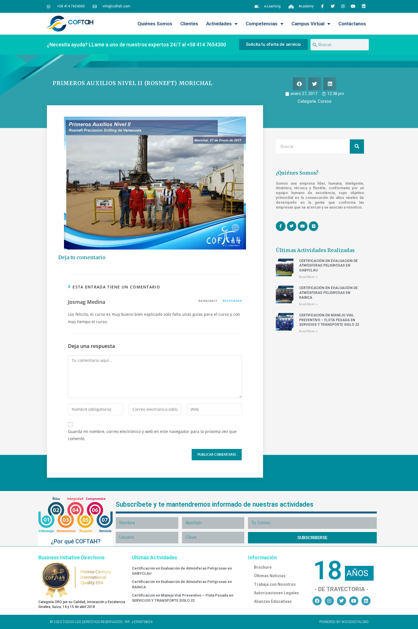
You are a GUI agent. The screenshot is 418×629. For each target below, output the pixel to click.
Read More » (308, 277)
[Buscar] (357, 146)
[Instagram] (343, 6)
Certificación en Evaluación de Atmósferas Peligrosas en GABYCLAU (328, 266)
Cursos (325, 101)
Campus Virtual (307, 23)
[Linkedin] (364, 6)
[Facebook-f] (322, 6)
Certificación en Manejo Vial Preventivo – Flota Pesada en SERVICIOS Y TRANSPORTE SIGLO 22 (329, 320)
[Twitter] (332, 6)
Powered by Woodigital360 (343, 622)
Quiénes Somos (155, 23)
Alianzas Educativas (273, 601)
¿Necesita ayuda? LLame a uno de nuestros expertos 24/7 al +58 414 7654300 (136, 45)
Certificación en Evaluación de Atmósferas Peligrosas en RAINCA (328, 293)
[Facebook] (317, 600)
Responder (232, 301)
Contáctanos (352, 23)
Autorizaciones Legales (276, 593)
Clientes (189, 23)
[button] (299, 83)
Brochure (263, 567)
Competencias (262, 23)
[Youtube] (353, 6)
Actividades (219, 23)
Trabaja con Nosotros (275, 584)
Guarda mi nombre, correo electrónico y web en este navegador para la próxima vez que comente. (152, 435)
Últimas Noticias (269, 576)
